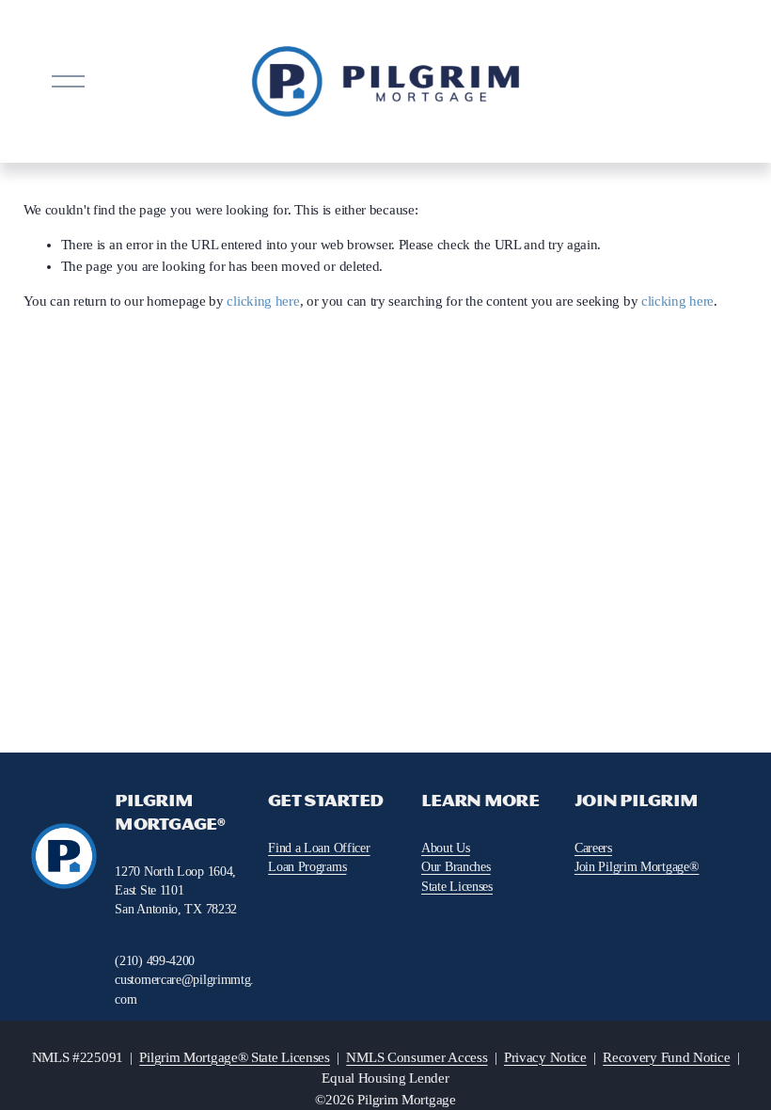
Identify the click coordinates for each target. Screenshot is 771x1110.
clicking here (263, 301)
